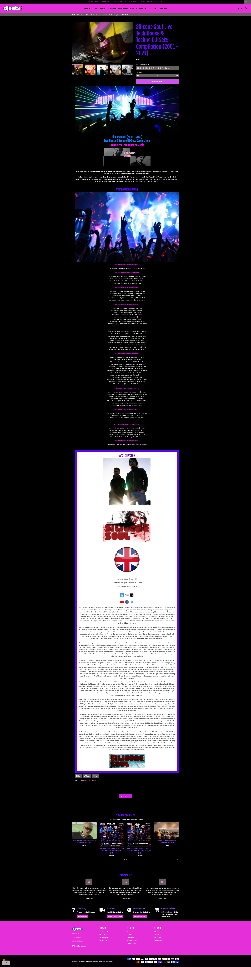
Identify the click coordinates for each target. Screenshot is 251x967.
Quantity (139, 72)
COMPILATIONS (98, 8)
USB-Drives (130, 935)
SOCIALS (142, 8)
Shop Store (158, 940)
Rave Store (157, 937)
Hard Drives (130, 937)
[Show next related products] (177, 860)
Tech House (92, 780)
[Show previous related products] (74, 860)
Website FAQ (82, 916)
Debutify (110, 961)
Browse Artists (131, 940)
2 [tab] (126, 859)
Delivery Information (115, 916)
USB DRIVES (111, 8)
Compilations (131, 932)
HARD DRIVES (122, 8)
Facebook (105, 932)
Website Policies (140, 916)
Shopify (101, 961)
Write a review (126, 796)
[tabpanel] (84, 834)
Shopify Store (158, 932)
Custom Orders (131, 943)
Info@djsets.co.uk (80, 946)
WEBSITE (87, 8)
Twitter (104, 935)
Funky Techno (83, 780)
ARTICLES (151, 8)
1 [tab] (124, 859)
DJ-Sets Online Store (78, 14)
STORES (133, 8)
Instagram (105, 937)
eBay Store (157, 935)
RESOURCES (162, 8)
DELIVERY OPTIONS (142, 65)
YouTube (104, 940)
